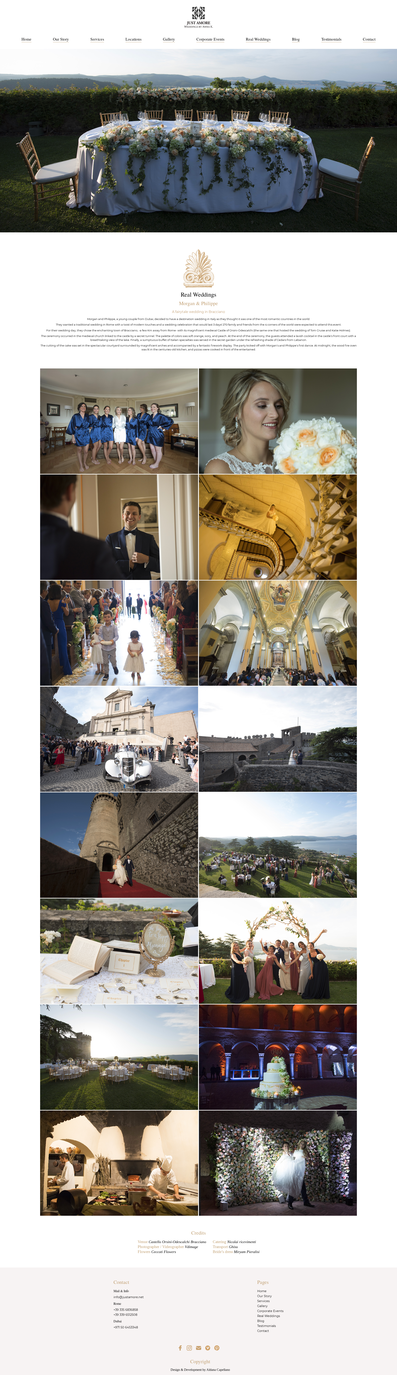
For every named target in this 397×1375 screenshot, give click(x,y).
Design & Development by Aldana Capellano (200, 1369)
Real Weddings (258, 39)
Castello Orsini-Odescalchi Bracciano (177, 1242)
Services (97, 39)
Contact (369, 39)
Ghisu (233, 1247)
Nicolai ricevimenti (241, 1242)
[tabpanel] (198, 140)
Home (26, 39)
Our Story (61, 39)
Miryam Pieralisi (246, 1252)
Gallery (169, 39)
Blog (296, 39)
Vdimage (191, 1247)
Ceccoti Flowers (163, 1252)
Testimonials (331, 39)
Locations (133, 39)
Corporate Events (210, 39)
